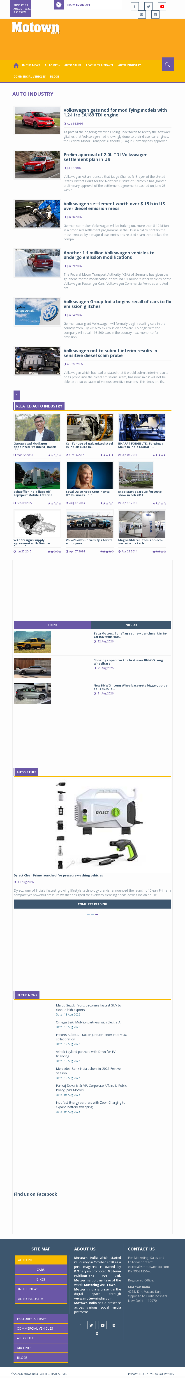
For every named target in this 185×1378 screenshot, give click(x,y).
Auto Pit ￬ (52, 65)
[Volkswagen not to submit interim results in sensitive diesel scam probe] (37, 360)
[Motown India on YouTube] (162, 6)
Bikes (40, 1279)
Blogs (54, 76)
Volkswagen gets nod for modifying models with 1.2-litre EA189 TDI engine (115, 112)
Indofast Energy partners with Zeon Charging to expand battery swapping (90, 1104)
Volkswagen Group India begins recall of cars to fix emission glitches (117, 304)
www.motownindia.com (93, 1298)
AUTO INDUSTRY (129, 65)
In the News (31, 65)
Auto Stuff (72, 65)
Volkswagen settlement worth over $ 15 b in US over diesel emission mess (114, 206)
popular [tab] (131, 625)
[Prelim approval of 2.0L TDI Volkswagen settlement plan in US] (37, 164)
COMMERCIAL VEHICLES (30, 76)
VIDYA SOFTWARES (162, 1374)
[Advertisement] (93, 45)
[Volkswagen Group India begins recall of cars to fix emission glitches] (37, 311)
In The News (26, 995)
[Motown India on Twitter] (148, 6)
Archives (24, 1348)
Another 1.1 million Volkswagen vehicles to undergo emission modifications (109, 255)
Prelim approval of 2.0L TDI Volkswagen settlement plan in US (106, 157)
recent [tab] (52, 625)
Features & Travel (100, 65)
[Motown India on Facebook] (135, 6)
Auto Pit (25, 1260)
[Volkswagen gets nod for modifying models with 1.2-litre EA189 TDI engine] (37, 120)
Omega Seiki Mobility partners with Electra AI (88, 1022)
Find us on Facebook (35, 1194)
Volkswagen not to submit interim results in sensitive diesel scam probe (110, 353)
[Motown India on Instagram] (142, 14)
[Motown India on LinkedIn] (155, 14)
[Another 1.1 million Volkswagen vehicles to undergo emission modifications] (37, 262)
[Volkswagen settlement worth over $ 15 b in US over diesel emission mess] (37, 213)
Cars (41, 1269)
